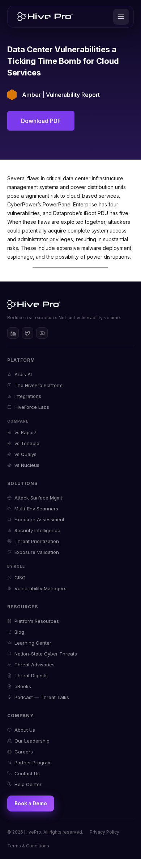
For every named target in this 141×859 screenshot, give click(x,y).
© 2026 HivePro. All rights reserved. (45, 832)
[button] (121, 17)
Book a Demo (30, 803)
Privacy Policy (104, 832)
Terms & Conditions (28, 845)
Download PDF (41, 120)
